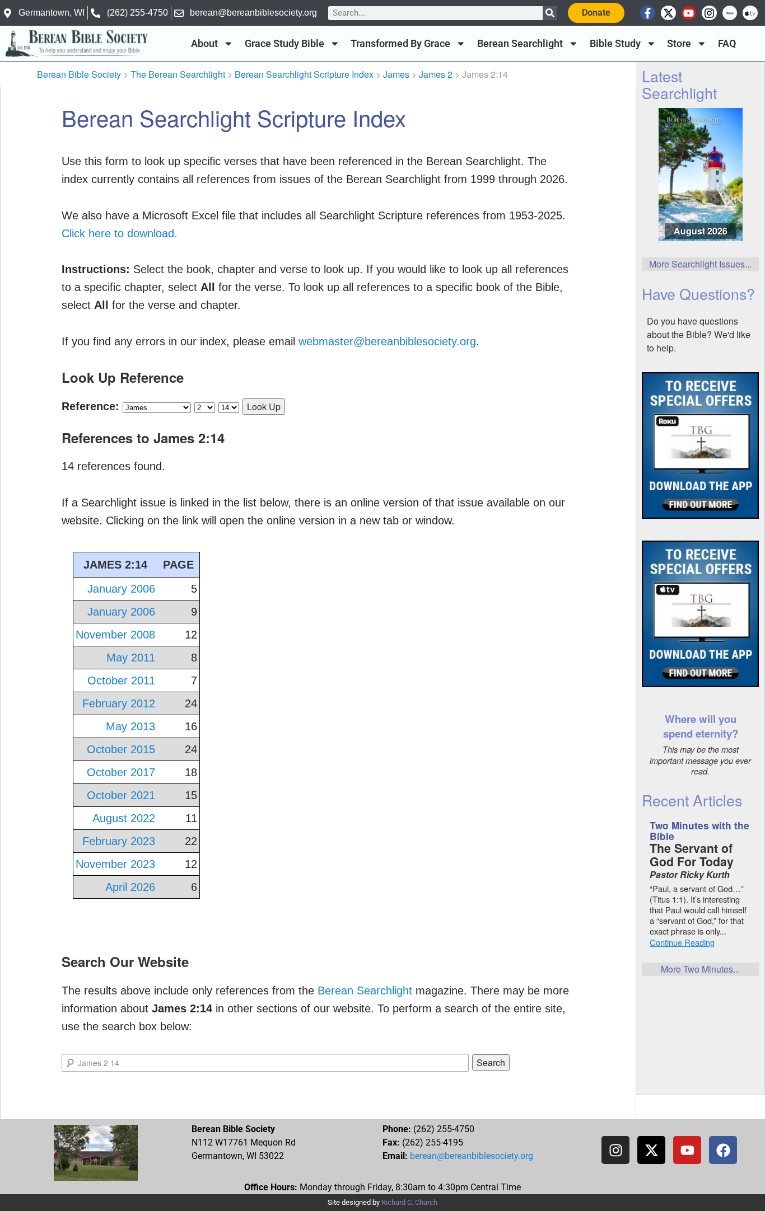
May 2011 (130, 657)
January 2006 (121, 589)
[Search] (550, 13)
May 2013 (130, 726)
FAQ (727, 43)
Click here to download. (120, 233)
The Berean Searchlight (177, 74)
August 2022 (123, 818)
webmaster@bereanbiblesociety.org (387, 341)
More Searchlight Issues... (700, 263)
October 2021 (121, 795)
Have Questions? (698, 293)
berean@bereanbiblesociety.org (471, 1156)
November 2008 (115, 634)
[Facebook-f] (647, 13)
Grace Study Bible (284, 43)
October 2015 (121, 749)
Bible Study (615, 43)
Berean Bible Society (79, 74)
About (204, 43)
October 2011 (121, 680)
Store (679, 43)
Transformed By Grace (400, 43)
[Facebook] (723, 1150)
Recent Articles (692, 800)
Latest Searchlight (679, 84)
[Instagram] (709, 13)
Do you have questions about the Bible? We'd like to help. (698, 334)
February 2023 (118, 841)
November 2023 (115, 864)
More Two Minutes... (700, 969)
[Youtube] (689, 13)
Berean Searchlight (520, 43)
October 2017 (121, 772)
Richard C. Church (409, 1202)
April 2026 (130, 887)
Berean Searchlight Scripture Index (304, 74)
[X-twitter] (668, 13)
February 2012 (118, 703)
